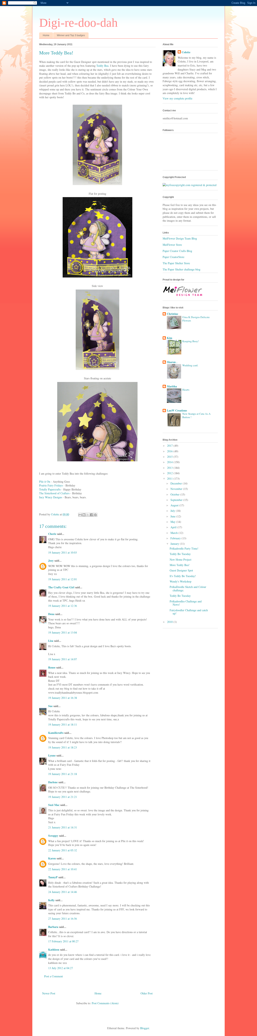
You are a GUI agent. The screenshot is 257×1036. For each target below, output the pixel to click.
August (174, 505)
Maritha (172, 386)
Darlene (53, 782)
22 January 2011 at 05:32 (62, 850)
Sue (50, 706)
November (176, 489)
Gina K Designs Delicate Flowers (196, 318)
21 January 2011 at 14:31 (62, 827)
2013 (170, 468)
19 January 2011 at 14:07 (62, 659)
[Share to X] (88, 515)
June (173, 516)
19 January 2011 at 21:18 (62, 774)
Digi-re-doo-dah (78, 22)
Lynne (52, 755)
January (175, 544)
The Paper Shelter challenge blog (181, 269)
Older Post (147, 993)
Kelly (51, 900)
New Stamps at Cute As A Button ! (196, 415)
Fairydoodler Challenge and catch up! (189, 611)
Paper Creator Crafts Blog (177, 251)
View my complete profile (177, 98)
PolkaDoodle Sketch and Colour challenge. (188, 588)
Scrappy (53, 835)
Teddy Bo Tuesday (180, 554)
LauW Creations (177, 410)
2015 (170, 457)
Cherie (52, 534)
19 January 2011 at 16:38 (62, 698)
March (174, 533)
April (173, 527)
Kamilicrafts (55, 733)
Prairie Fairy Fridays (51, 485)
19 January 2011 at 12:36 (62, 606)
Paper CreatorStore (173, 257)
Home (46, 35)
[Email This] (80, 515)
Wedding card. (190, 365)
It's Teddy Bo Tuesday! (183, 576)
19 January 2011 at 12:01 (62, 579)
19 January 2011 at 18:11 (62, 724)
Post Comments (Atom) (105, 1003)
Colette (186, 52)
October (175, 494)
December (176, 483)
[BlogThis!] (84, 515)
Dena (51, 614)
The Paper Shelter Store (176, 263)
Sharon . (172, 362)
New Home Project (180, 559)
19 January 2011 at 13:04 (62, 632)
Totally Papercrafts (50, 489)
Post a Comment (53, 976)
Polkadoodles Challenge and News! (186, 603)
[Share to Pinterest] (95, 515)
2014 (170, 462)
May (173, 522)
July (173, 511)
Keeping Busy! (190, 341)
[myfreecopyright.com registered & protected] (189, 185)
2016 (170, 451)
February (176, 538)
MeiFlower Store (172, 245)
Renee (51, 667)
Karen (52, 858)
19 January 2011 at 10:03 (62, 552)
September (176, 500)
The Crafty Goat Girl (61, 587)
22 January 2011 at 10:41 (62, 869)
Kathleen (53, 949)
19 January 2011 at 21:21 (62, 797)
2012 (170, 473)
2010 (170, 622)
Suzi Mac (53, 805)
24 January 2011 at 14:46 (62, 892)
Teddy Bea (102, 66)
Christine (172, 314)
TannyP (53, 877)
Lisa (50, 641)
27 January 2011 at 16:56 (62, 918)
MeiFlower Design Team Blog (180, 238)
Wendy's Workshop (180, 581)
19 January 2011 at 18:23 (62, 747)
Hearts (185, 389)
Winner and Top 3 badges (71, 35)
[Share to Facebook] (92, 515)
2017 (170, 445)
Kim (169, 338)
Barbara (53, 927)
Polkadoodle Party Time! (184, 548)
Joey (51, 560)
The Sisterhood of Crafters (54, 493)
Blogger (144, 1028)
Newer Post (48, 993)
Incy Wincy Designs (50, 497)
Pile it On (44, 481)
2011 (170, 478)
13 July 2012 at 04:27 (60, 968)
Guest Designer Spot (181, 570)
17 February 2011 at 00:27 (63, 941)
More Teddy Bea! (180, 565)
